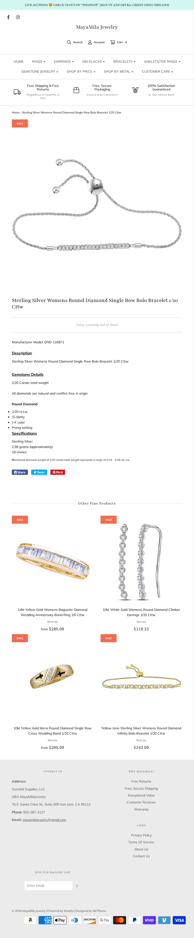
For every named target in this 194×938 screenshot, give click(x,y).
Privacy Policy (141, 835)
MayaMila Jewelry (97, 27)
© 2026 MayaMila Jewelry (28, 911)
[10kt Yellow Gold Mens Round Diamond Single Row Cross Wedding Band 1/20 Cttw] (52, 680)
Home (16, 112)
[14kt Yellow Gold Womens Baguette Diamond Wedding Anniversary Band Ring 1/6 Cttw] (52, 561)
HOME (19, 61)
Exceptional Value (141, 795)
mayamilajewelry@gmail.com (44, 820)
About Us (141, 849)
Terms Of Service (141, 842)
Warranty (141, 809)
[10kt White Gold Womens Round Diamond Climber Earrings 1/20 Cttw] (141, 561)
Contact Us (141, 856)
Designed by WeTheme (90, 911)
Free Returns (141, 781)
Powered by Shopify (60, 911)
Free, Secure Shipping (141, 788)
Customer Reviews (141, 802)
